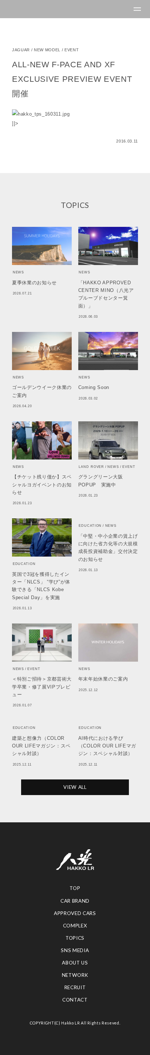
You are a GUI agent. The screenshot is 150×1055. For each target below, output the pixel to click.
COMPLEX (75, 925)
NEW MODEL (47, 50)
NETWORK (75, 975)
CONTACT (75, 1000)
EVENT (71, 50)
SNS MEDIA (75, 950)
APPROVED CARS (75, 913)
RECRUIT (75, 987)
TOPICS (75, 938)
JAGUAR (21, 50)
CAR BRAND (75, 901)
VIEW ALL (74, 787)
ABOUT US (75, 963)
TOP (75, 888)
